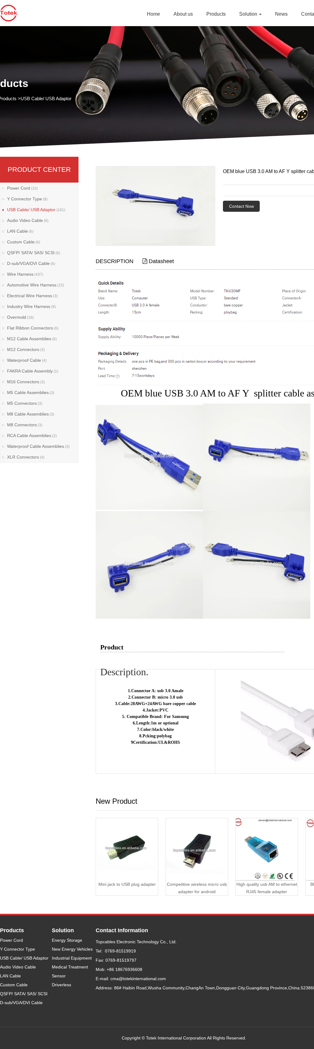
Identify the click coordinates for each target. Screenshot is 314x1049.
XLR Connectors (25, 457)
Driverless (61, 984)
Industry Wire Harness (31, 306)
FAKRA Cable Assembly (32, 371)
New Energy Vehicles (72, 949)
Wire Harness (25, 274)
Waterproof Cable (27, 360)
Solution (248, 14)
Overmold (20, 317)
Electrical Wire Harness (32, 295)
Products (216, 14)
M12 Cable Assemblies (32, 338)
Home (153, 14)
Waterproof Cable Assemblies (38, 446)
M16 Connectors (26, 381)
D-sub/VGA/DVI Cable (31, 263)
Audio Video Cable (27, 220)
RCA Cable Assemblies (32, 435)
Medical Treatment (70, 966)
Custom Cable (23, 241)
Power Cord (22, 188)
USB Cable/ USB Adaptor (46, 98)
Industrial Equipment (72, 958)
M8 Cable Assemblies (30, 414)
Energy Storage (67, 940)
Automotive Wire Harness (35, 284)
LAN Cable (20, 231)
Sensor (59, 975)
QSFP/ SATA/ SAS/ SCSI (33, 252)
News (281, 14)
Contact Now (241, 206)
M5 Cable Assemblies (30, 392)
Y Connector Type (27, 198)
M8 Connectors (24, 424)
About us (183, 14)
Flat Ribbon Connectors (33, 327)
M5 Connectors (24, 403)
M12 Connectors (26, 349)
